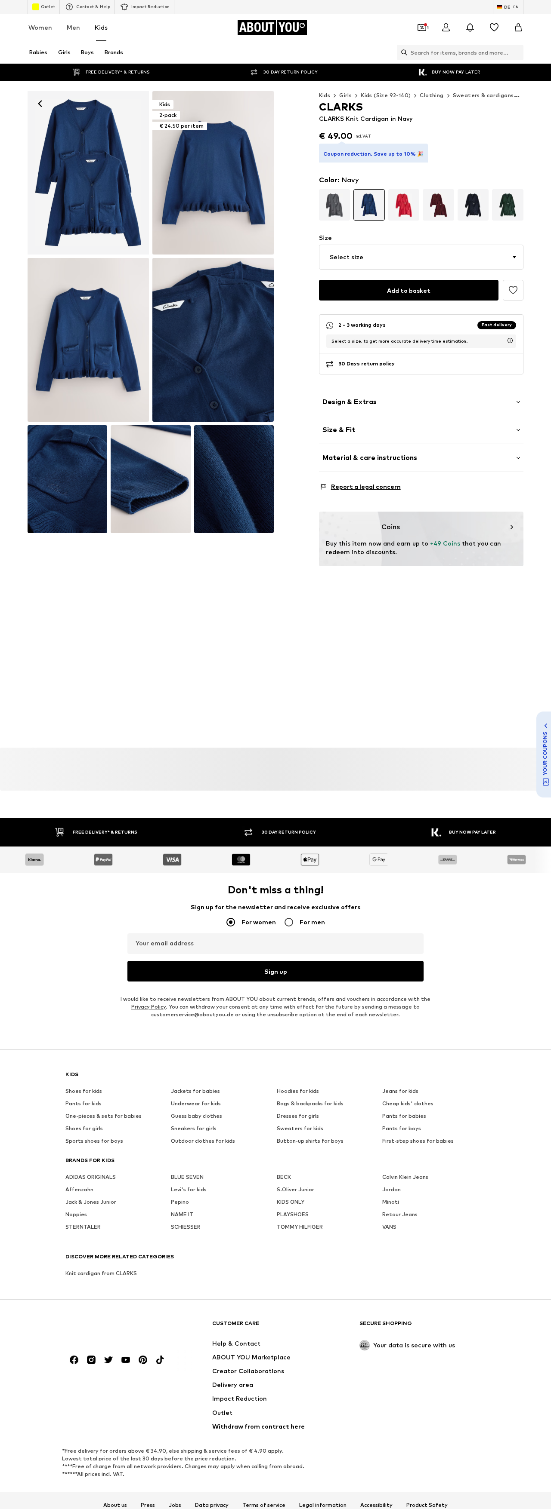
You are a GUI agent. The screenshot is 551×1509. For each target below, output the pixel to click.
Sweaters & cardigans (483, 95)
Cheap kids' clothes (407, 1103)
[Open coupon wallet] (422, 27)
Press (148, 1505)
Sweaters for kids (300, 1128)
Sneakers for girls (194, 1128)
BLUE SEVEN (187, 1177)
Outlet (48, 6)
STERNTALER (83, 1227)
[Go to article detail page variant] (334, 205)
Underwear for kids (196, 1103)
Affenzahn (79, 1189)
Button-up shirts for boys (310, 1141)
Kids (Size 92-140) (386, 95)
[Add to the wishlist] (513, 290)
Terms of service (263, 1505)
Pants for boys (401, 1128)
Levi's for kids (189, 1189)
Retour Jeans (400, 1214)
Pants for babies (404, 1116)
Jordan (391, 1189)
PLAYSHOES (293, 1214)
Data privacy (212, 1505)
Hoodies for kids (298, 1091)
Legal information (323, 1505)
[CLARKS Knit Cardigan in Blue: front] (88, 173)
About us (115, 1505)
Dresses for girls (298, 1116)
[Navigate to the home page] (112, 1327)
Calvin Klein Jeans (405, 1177)
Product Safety (427, 1505)
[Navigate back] (40, 103)
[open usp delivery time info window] (510, 340)
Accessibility (376, 1505)
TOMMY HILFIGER (300, 1227)
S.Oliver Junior (295, 1189)
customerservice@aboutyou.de (192, 1014)
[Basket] (518, 27)
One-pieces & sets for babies (103, 1116)
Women (40, 27)
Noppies (76, 1214)
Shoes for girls (84, 1128)
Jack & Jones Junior (90, 1202)
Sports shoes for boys (94, 1141)
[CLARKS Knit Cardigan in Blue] (88, 339)
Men (73, 27)
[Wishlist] (494, 27)
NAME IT (182, 1214)
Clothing (431, 95)
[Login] (446, 27)
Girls (345, 95)
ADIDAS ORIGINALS (90, 1177)
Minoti (390, 1202)
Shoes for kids (83, 1091)
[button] (421, 257)
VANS (389, 1227)
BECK (284, 1177)
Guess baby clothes (196, 1116)
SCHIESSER (186, 1227)
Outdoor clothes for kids (203, 1141)
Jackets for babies (195, 1091)
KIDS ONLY (290, 1202)
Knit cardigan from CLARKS (101, 1273)
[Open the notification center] (470, 27)
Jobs (175, 1505)
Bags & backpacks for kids (310, 1103)
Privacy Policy (148, 1006)
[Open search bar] (402, 52)
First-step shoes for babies (418, 1141)
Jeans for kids (400, 1091)
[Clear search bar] (517, 52)
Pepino (180, 1202)
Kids (101, 27)
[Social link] (74, 1360)
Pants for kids (83, 1103)
